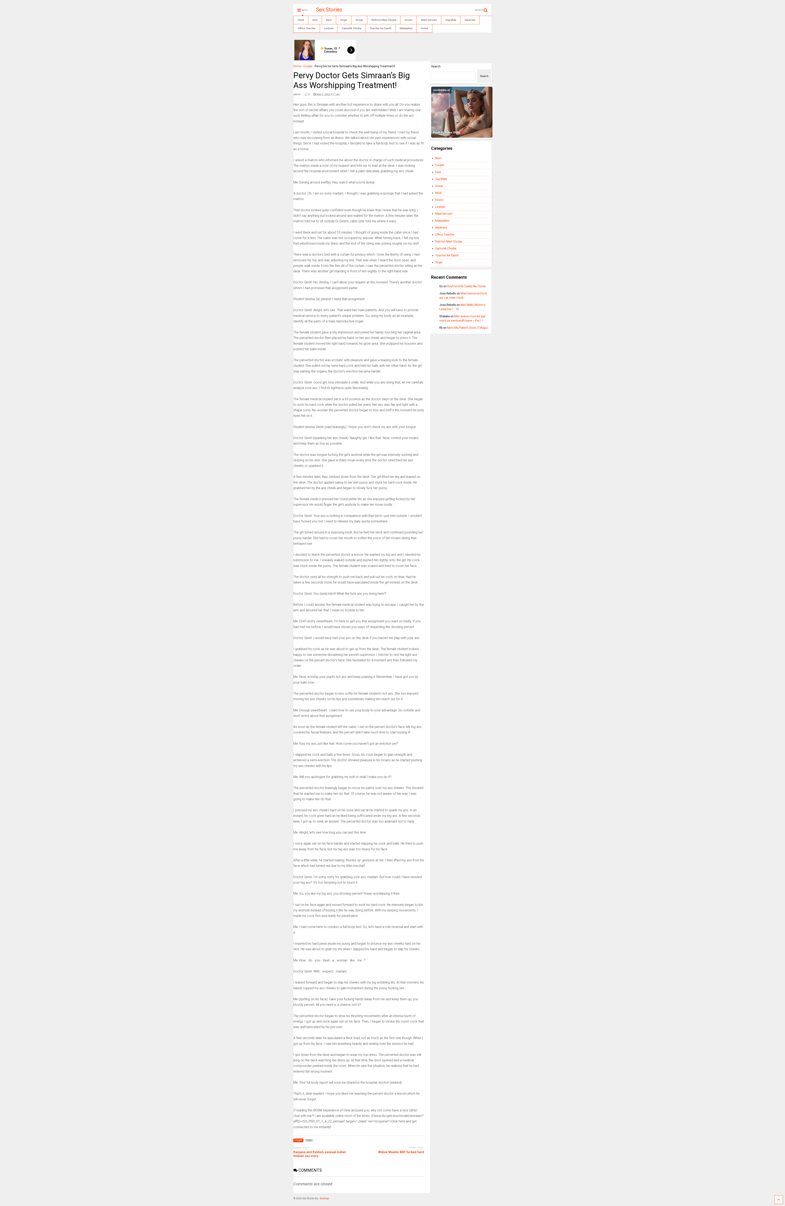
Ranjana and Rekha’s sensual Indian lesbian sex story (319, 1154)
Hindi (301, 19)
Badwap (324, 1198)
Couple (307, 66)
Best (329, 19)
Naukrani (470, 19)
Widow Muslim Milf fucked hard (401, 1152)
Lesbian (328, 28)
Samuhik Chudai (351, 28)
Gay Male (450, 19)
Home (424, 28)
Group (359, 19)
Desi (315, 19)
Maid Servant (429, 19)
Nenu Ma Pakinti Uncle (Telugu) (467, 327)
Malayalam (406, 28)
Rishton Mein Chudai (383, 19)
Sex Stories (329, 10)
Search (436, 66)
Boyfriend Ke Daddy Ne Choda (466, 286)
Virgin (343, 19)
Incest (409, 19)
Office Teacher (307, 28)
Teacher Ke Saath (380, 28)
